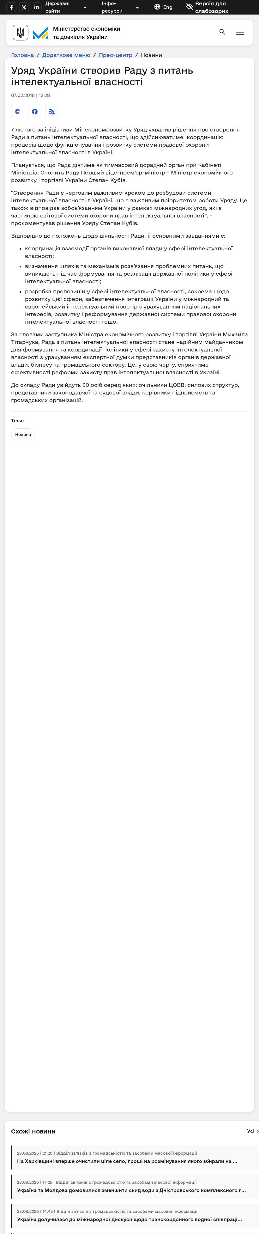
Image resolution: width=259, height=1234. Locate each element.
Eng (167, 7)
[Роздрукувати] (17, 111)
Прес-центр (115, 55)
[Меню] (240, 33)
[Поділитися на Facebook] (34, 111)
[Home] (112, 32)
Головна (22, 55)
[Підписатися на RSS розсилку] (51, 111)
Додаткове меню (66, 55)
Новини (23, 434)
